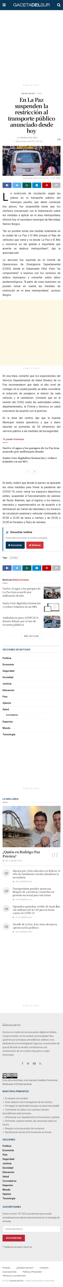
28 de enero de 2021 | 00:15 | (29, 141)
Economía (8, 664)
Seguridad (8, 671)
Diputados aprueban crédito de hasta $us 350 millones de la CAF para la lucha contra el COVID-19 (36, 910)
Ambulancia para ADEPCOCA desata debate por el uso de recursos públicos (20, 621)
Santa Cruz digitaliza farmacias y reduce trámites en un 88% (22, 604)
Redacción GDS (29, 137)
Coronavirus (12, 715)
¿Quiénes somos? (25, 1267)
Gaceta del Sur (28, 93)
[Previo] (28, 471)
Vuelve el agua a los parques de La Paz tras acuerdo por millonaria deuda (31, 449)
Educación (8, 690)
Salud (6, 709)
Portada (6, 1267)
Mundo (6, 728)
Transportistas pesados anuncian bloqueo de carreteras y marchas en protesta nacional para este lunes (33, 892)
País (40, 93)
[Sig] (34, 471)
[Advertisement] (31, 44)
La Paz (13, 558)
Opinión (7, 703)
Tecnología (9, 734)
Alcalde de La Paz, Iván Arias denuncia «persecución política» (35, 926)
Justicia (7, 683)
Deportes (8, 721)
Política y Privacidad (32, 1272)
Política (7, 658)
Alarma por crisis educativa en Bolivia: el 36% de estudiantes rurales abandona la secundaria (36, 874)
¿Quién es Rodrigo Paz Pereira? (21, 854)
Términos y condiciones (14, 1275)
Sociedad (8, 677)
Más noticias (31, 636)
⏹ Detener (35, 545)
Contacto (44, 1267)
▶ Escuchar (15, 545)
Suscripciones (9, 1272)
